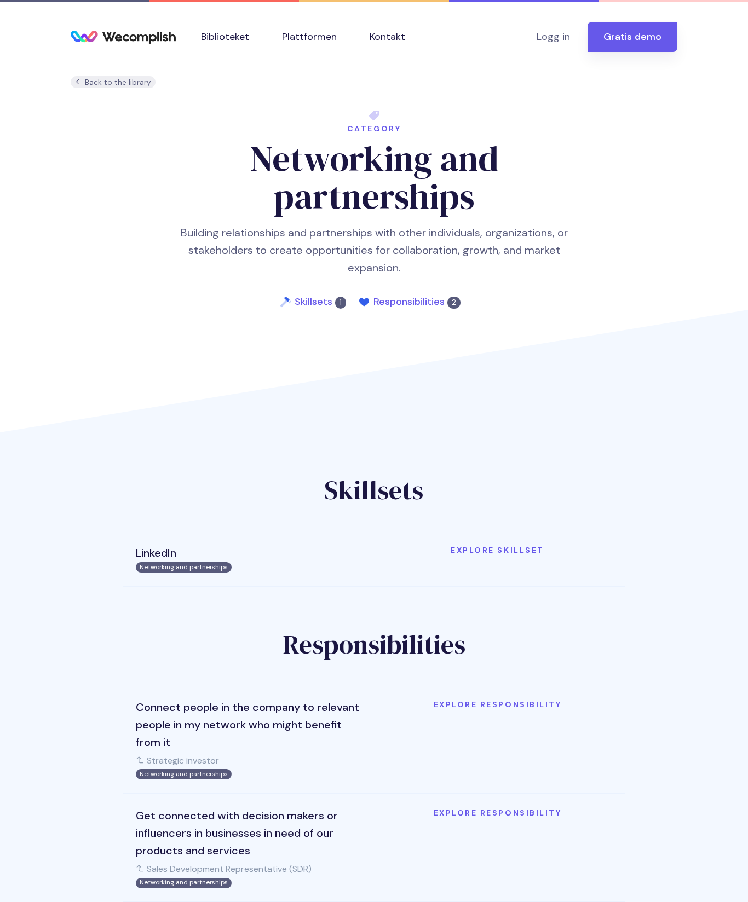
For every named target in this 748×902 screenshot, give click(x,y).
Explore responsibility (497, 704)
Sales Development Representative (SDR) (228, 869)
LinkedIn (156, 553)
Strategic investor (182, 760)
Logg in (553, 36)
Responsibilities (414, 301)
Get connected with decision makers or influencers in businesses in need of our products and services (237, 833)
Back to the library (117, 82)
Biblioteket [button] (225, 36)
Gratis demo (632, 36)
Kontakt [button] (387, 36)
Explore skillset (497, 550)
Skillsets (318, 301)
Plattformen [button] (309, 36)
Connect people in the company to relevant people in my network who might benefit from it (247, 724)
